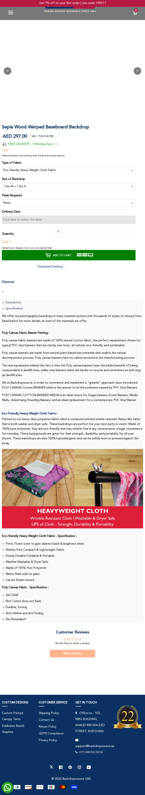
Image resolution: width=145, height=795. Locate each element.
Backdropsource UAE (76, 778)
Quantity (8, 233)
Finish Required (12, 195)
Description (13, 302)
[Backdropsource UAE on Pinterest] (70, 767)
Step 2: (7, 242)
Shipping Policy (49, 713)
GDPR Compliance (51, 733)
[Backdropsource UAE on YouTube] (89, 767)
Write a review (72, 653)
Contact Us (46, 720)
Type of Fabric (12, 162)
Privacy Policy (48, 740)
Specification (14, 308)
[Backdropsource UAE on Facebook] (61, 767)
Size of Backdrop (13, 179)
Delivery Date (11, 211)
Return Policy (47, 726)
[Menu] (12, 13)
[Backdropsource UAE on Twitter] (51, 767)
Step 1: (7, 150)
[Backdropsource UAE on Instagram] (79, 767)
